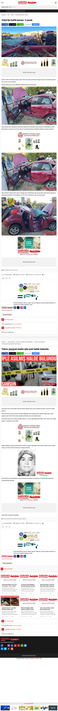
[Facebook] (2, 645)
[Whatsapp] (22, 645)
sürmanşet (19, 518)
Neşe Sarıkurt (9, 270)
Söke (13, 270)
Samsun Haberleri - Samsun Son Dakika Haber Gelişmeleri (19, 341)
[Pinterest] (18, 645)
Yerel (8, 14)
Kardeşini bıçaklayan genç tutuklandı (15, 10)
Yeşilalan (24, 518)
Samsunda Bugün (8, 274)
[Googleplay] (5, 649)
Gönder (21, 24)
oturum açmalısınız (17, 324)
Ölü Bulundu (8, 518)
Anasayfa (4, 14)
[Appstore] (2, 649)
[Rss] (12, 649)
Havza (4, 518)
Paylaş (6, 24)
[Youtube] (15, 645)
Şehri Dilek (14, 518)
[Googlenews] (25, 645)
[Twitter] (5, 645)
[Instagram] (8, 645)
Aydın (12, 14)
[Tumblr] (8, 649)
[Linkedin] (12, 645)
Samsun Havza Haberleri (39, 341)
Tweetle (14, 24)
